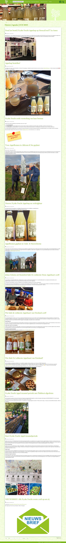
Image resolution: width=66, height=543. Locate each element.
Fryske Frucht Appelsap (35, 1)
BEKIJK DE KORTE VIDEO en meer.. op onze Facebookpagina (15, 286)
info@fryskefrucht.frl (31, 329)
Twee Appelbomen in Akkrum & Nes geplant (22, 145)
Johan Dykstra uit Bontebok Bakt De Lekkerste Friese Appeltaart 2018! (32, 275)
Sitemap (39, 542)
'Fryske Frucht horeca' (44, 1)
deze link (24, 329)
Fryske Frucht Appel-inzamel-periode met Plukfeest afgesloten (29, 393)
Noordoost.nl (59, 542)
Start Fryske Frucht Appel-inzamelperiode (21, 436)
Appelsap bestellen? (12, 63)
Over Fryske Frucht (27, 1)
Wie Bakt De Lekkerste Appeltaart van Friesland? (24, 358)
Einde (27, 538)
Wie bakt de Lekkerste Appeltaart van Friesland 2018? (25, 313)
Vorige (9, 538)
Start (6, 538)
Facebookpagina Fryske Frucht (15, 250)
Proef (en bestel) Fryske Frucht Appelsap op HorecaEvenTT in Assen (31, 31)
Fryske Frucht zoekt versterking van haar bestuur (24, 119)
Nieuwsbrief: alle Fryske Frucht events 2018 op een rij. (18, 504)
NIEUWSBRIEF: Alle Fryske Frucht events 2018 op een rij (27, 499)
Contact (50, 1)
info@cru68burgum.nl (47, 68)
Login (42, 542)
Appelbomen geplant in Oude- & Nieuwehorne (23, 244)
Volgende (23, 538)
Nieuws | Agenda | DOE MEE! (18, 1)
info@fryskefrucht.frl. (26, 129)
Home (11, 1)
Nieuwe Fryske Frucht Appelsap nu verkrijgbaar (23, 203)
